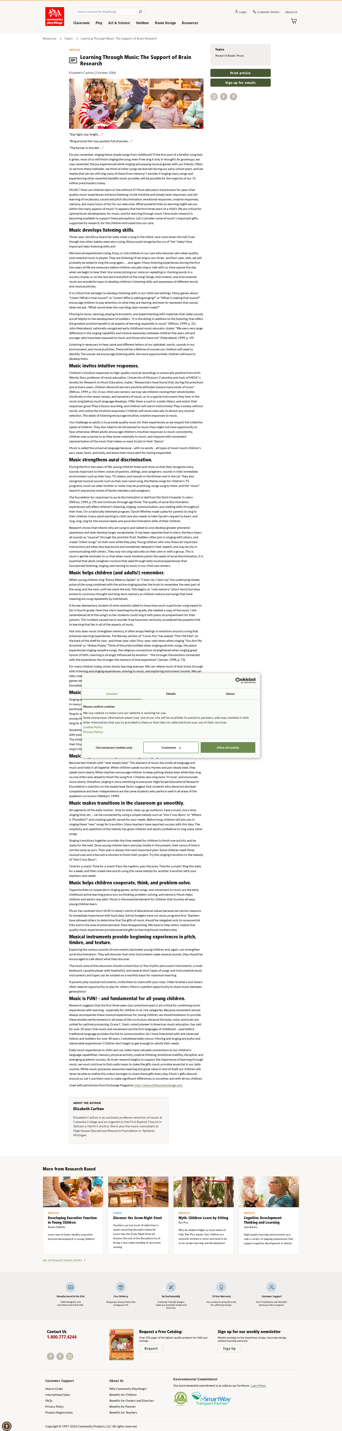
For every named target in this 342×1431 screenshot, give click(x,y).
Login (243, 12)
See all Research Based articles (62, 1260)
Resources (190, 23)
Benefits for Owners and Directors (131, 1400)
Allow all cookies (228, 747)
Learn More (258, 1385)
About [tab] (230, 693)
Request (151, 1348)
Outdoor (142, 23)
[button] (6, 1426)
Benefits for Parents (122, 1406)
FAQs (48, 1400)
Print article (240, 73)
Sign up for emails (240, 83)
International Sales (57, 1394)
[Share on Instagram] (215, 99)
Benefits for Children (123, 1394)
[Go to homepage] (54, 25)
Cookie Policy (93, 727)
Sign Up (229, 1348)
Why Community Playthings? (128, 1388)
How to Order (54, 1388)
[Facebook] (61, 1358)
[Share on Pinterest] (234, 99)
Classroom (81, 23)
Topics (68, 38)
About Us (291, 12)
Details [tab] (171, 693)
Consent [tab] (112, 693)
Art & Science (119, 23)
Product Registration (59, 1412)
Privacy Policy (93, 732)
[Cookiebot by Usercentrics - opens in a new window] (238, 681)
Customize (169, 747)
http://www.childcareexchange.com (158, 1085)
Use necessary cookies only (114, 747)
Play (99, 23)
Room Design (165, 23)
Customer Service (268, 12)
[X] (75, 1358)
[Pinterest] (51, 1358)
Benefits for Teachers (123, 1412)
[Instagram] (70, 1358)
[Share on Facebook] (225, 99)
